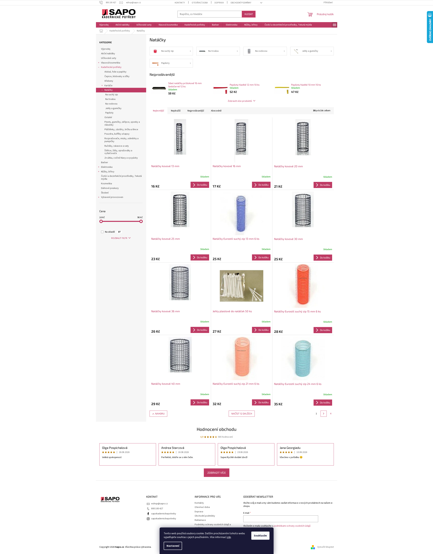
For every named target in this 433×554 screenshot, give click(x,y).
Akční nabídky (108, 53)
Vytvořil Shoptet (325, 547)
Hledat (248, 14)
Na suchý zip (111, 94)
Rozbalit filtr (119, 238)
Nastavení (173, 546)
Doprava (219, 2)
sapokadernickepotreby (163, 513)
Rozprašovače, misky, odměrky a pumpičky (121, 140)
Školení (105, 192)
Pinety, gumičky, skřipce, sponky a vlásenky (122, 123)
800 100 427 (157, 508)
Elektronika (106, 167)
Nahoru (160, 413)
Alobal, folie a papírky (115, 72)
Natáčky (108, 90)
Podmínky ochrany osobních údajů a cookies (213, 526)
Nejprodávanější (195, 110)
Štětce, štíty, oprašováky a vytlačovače (118, 152)
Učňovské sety (108, 58)
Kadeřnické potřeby (111, 67)
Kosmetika (106, 183)
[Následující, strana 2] (324, 414)
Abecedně (216, 110)
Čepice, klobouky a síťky (116, 76)
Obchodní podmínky (241, 2)
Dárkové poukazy (110, 188)
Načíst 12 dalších (241, 413)
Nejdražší (176, 110)
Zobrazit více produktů (240, 100)
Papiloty (109, 113)
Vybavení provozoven (112, 197)
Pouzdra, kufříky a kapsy (116, 134)
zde (229, 537)
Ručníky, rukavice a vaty (116, 146)
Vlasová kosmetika (110, 62)
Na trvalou (110, 99)
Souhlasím (260, 535)
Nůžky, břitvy (107, 171)
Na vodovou (111, 103)
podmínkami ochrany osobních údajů (292, 526)
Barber (104, 162)
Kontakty (180, 2)
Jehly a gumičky (113, 108)
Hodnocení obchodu (216, 429)
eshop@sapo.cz (159, 503)
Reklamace (200, 520)
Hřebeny (108, 81)
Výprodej (105, 49)
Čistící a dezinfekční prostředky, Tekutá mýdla (121, 177)
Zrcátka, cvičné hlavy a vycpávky (121, 158)
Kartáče (108, 85)
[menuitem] (104, 25)
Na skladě (112, 232)
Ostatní (108, 117)
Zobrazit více (216, 472)
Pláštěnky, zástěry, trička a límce (121, 129)
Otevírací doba (200, 2)
